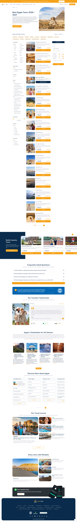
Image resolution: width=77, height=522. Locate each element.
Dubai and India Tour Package (48, 246)
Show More (38, 368)
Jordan (21, 44)
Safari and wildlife (16, 107)
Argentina (15, 57)
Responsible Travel (46, 505)
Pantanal (15, 102)
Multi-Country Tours (25, 4)
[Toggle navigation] (9, 4)
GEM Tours (22, 39)
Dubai (15, 45)
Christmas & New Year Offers (18, 69)
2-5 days (15, 128)
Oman (21, 47)
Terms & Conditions (31, 505)
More (34, 4)
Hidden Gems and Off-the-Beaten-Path (18, 96)
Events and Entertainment (17, 91)
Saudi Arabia (22, 45)
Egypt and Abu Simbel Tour (40, 155)
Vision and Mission (40, 507)
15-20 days (15, 133)
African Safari (22, 48)
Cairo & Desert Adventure (39, 97)
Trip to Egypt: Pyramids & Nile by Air (41, 42)
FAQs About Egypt (58, 507)
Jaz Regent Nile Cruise (39, 167)
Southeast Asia (15, 56)
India (14, 50)
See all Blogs (38, 447)
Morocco (15, 47)
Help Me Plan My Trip (17, 26)
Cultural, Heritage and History (18, 88)
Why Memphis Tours (39, 505)
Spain (21, 59)
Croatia (21, 62)
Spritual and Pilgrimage (17, 111)
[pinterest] (39, 516)
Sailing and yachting (17, 108)
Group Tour (15, 141)
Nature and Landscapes (17, 101)
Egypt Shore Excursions (35, 39)
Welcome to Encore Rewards (55, 505)
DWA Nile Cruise (38, 178)
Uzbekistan (15, 59)
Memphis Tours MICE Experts (31, 507)
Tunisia (15, 52)
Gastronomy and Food (17, 94)
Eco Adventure (16, 89)
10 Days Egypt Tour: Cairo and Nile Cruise (42, 86)
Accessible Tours (43, 39)
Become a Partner (22, 507)
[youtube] (34, 516)
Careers (17, 507)
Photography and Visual (17, 104)
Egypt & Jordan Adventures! (40, 77)
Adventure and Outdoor (17, 83)
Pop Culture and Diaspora (17, 105)
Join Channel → (20, 494)
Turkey (15, 48)
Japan (21, 52)
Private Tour (15, 143)
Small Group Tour (16, 144)
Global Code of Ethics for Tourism (49, 507)
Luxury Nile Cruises (15, 39)
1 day (15, 127)
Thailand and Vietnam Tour (26, 246)
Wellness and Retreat (17, 113)
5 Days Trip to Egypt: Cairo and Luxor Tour (42, 65)
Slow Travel (15, 110)
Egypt (14, 4)
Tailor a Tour (72, 4)
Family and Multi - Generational (18, 92)
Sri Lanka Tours (21, 50)
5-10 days (15, 130)
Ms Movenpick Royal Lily (39, 132)
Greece (15, 54)
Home (11, 4)
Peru (20, 54)
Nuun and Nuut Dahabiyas (39, 213)
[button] (62, 4)
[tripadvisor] (46, 516)
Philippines (21, 57)
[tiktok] (37, 516)
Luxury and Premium (17, 99)
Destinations (18, 4)
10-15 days (15, 131)
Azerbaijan (15, 62)
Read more (14, 364)
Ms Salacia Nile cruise (39, 190)
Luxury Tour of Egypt (39, 201)
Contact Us (25, 505)
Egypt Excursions (27, 39)
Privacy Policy (19, 505)
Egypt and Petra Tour (39, 120)
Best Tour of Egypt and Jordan (40, 109)
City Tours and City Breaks (17, 86)
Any (14, 76)
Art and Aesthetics (16, 85)
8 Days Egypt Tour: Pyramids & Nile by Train (42, 53)
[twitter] (32, 516)
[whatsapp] (44, 516)
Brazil (21, 55)
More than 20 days (16, 134)
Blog (31, 4)
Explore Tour (12, 250)
